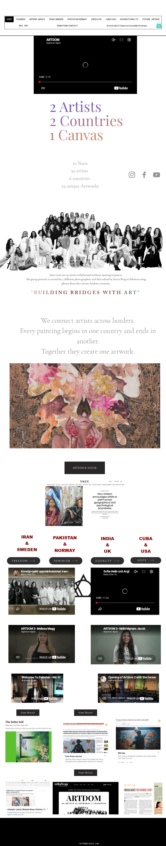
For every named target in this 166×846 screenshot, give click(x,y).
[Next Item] (154, 406)
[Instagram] (132, 174)
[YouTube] (156, 174)
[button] (159, 25)
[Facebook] (144, 174)
